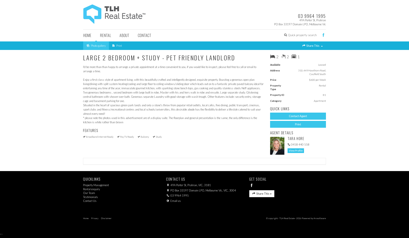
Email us (175, 201)
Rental (105, 35)
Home (87, 35)
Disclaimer (106, 218)
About (124, 35)
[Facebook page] (323, 35)
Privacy (94, 218)
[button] (300, 35)
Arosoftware (320, 218)
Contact (144, 35)
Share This (313, 45)
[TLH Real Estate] (114, 13)
